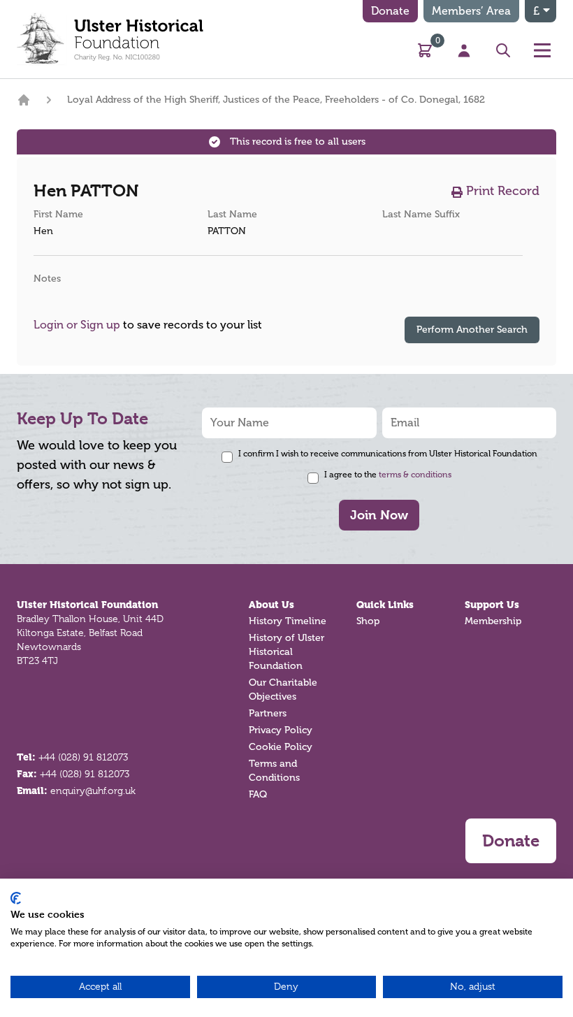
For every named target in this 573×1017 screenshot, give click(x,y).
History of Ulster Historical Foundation (286, 652)
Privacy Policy (280, 730)
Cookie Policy (280, 747)
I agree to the (387, 474)
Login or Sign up (77, 325)
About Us (271, 604)
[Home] (24, 100)
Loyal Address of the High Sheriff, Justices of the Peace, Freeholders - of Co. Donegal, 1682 (276, 99)
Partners (267, 713)
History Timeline (287, 621)
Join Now (379, 514)
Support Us (492, 604)
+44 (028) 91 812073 (83, 757)
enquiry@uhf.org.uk (93, 790)
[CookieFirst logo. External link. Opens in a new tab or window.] (15, 898)
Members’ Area (471, 11)
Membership (493, 621)
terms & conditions (415, 474)
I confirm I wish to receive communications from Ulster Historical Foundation (387, 454)
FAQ (258, 794)
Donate (390, 11)
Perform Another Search (472, 329)
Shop (367, 621)
